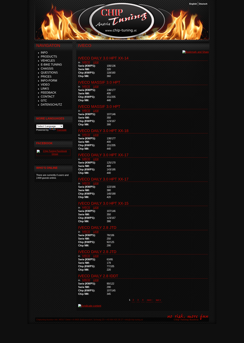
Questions (49, 72)
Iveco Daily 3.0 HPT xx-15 (103, 203)
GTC (44, 100)
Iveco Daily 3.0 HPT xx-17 (103, 155)
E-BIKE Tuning (51, 64)
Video (45, 84)
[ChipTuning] (53, 154)
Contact (48, 96)
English (193, 4)
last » (158, 300)
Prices (46, 76)
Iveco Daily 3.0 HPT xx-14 (103, 58)
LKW (96, 62)
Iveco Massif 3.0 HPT (99, 82)
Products (49, 56)
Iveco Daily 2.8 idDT (98, 276)
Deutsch (203, 4)
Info (44, 52)
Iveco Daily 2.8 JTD (97, 227)
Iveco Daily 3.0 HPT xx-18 (103, 131)
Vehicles (48, 60)
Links (45, 88)
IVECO (86, 62)
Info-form (49, 80)
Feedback (48, 92)
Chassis (47, 68)
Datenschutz (51, 104)
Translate (62, 130)
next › (149, 300)
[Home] (121, 37)
